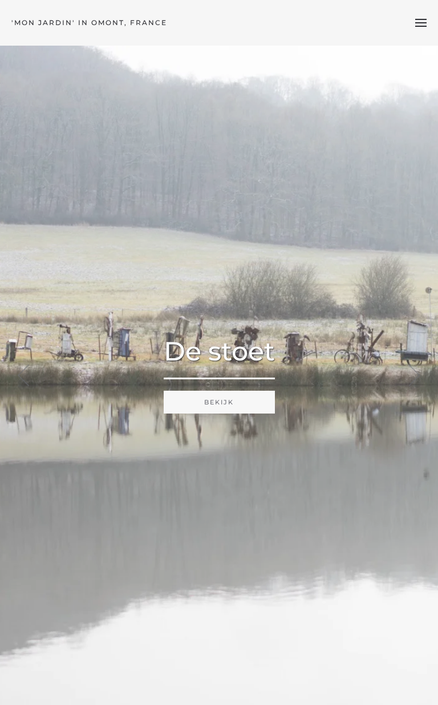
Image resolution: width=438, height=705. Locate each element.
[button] (421, 23)
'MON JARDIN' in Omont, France (89, 22)
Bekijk (219, 402)
